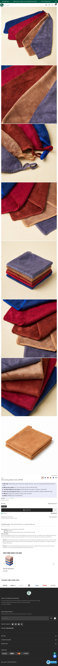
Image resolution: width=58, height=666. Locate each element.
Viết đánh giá (54, 513)
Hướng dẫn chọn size (52, 503)
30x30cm (4, 506)
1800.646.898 (9, 628)
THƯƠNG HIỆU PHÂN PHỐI (10, 580)
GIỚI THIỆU (3, 636)
